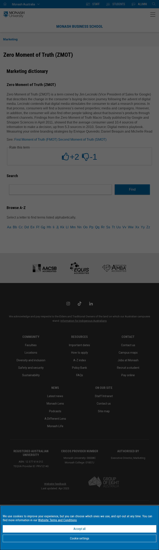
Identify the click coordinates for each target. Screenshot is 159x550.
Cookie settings (79, 538)
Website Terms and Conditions (57, 520)
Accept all (79, 529)
